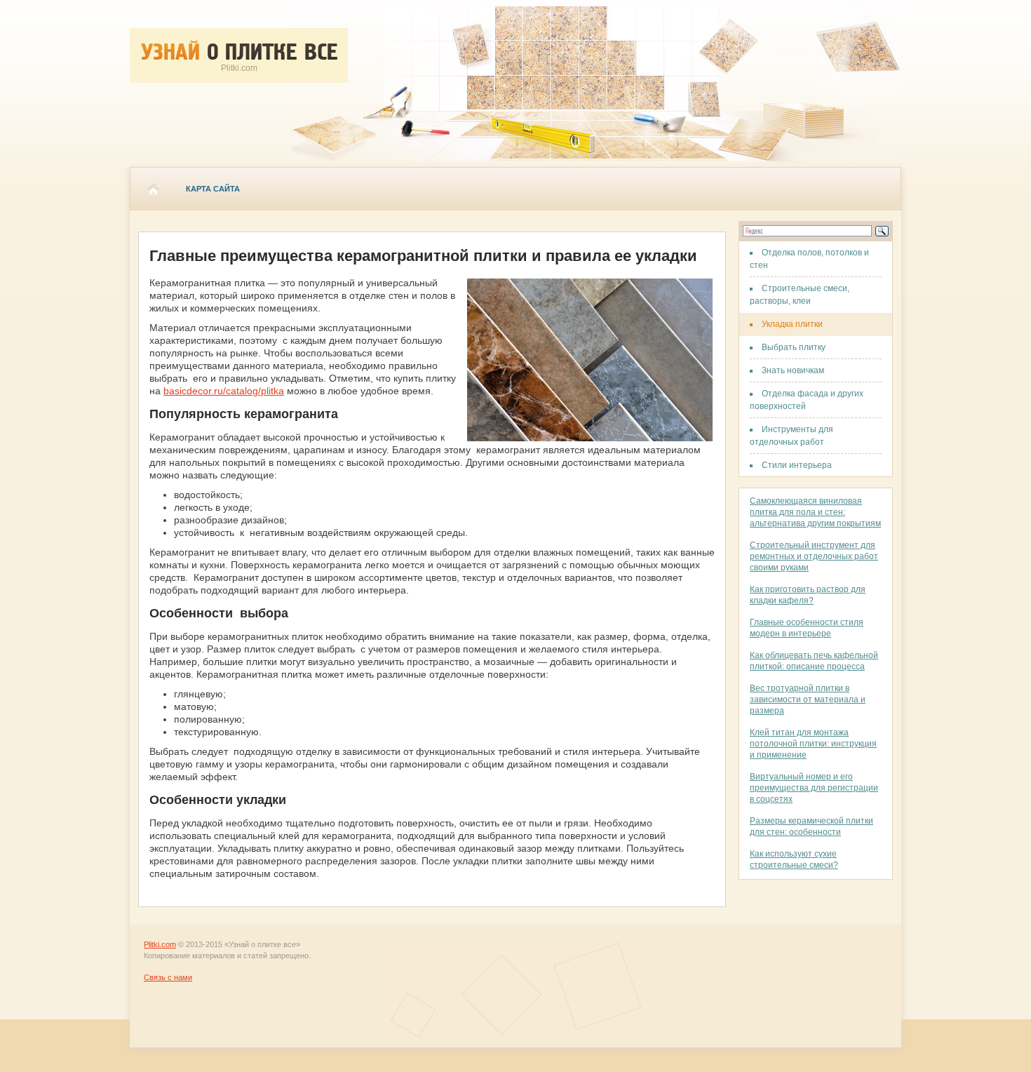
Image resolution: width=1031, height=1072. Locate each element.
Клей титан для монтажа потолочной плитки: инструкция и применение (813, 744)
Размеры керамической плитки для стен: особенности (811, 826)
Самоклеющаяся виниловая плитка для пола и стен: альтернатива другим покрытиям (815, 512)
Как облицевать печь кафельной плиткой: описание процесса (814, 660)
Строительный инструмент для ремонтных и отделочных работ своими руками (814, 556)
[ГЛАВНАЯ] (153, 189)
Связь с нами (168, 977)
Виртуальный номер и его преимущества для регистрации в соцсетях (814, 788)
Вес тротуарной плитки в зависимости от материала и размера (807, 699)
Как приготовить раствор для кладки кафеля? (807, 594)
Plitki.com (160, 944)
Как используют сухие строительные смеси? (794, 859)
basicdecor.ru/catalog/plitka (223, 390)
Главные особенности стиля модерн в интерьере (806, 627)
